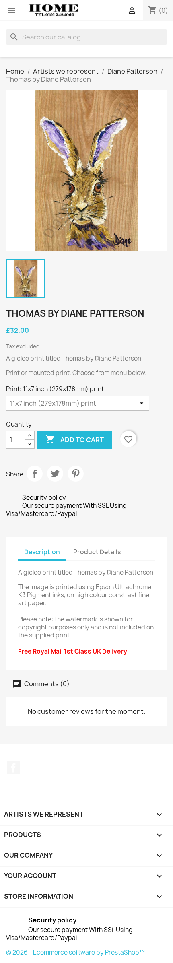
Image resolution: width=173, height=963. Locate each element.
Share (35, 474)
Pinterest (76, 474)
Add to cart (74, 439)
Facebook (13, 767)
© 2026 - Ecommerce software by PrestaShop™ (75, 952)
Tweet (55, 474)
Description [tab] (42, 552)
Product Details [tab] (97, 552)
